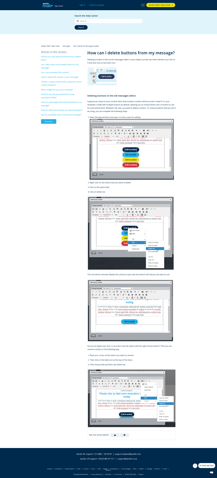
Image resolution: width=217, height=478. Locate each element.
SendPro (108, 470)
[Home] (47, 5)
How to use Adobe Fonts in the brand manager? (61, 115)
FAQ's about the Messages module (86, 46)
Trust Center (118, 474)
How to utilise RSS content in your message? (60, 77)
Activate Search (69, 469)
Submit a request (97, 5)
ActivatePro (58, 469)
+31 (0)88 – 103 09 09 (103, 454)
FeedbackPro (114, 469)
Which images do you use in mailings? (57, 89)
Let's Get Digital (126, 469)
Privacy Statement (96, 474)
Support (141, 474)
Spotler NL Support (84, 454)
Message (149, 469)
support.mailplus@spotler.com (128, 454)
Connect (85, 469)
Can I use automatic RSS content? (55, 72)
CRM (99, 469)
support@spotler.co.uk (127, 459)
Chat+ (79, 469)
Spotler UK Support (88, 459)
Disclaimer (108, 474)
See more (49, 121)
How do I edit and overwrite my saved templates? (61, 110)
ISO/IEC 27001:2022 (130, 474)
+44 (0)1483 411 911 (106, 459)
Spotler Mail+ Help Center (50, 46)
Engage (105, 469)
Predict (165, 469)
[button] (114, 435)
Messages (66, 46)
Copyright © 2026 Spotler (80, 474)
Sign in (82, 5)
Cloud (93, 469)
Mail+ (135, 469)
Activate (49, 469)
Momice (157, 469)
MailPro (141, 469)
